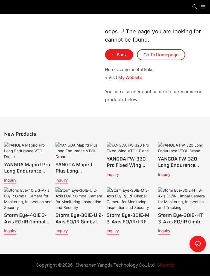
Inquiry (10, 180)
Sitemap (165, 265)
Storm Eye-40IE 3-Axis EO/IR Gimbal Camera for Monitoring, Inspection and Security (25, 218)
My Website (130, 77)
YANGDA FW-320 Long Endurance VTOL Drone (177, 162)
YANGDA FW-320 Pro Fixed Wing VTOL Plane (126, 162)
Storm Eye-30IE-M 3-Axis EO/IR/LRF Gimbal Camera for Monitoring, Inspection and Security (128, 218)
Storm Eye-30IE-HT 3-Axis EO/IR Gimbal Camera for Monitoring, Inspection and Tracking (181, 218)
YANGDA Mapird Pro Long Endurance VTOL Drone (27, 168)
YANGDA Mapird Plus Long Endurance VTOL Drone (75, 168)
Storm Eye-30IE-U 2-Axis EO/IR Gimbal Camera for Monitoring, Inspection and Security (79, 218)
